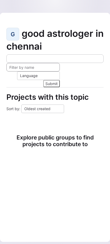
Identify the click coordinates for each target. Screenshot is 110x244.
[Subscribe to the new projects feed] (55, 58)
